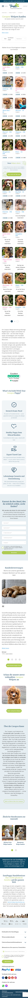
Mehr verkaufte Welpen (14, 711)
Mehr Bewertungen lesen (14, 665)
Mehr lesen (5, 32)
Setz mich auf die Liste (14, 174)
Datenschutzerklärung (21, 992)
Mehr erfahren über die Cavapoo (14, 801)
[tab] (8, 659)
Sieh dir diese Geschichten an (16, 902)
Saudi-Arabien (9, 653)
